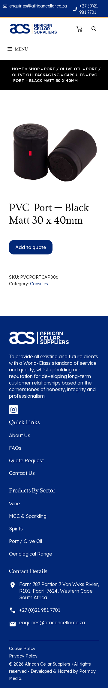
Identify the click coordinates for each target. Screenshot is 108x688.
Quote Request (26, 460)
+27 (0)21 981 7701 (39, 610)
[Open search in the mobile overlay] (95, 29)
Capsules (74, 74)
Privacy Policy (23, 656)
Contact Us (22, 473)
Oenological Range (30, 554)
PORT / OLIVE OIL (63, 68)
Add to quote (30, 247)
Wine (14, 504)
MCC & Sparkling (27, 516)
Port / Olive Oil (25, 541)
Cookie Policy (22, 648)
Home (18, 68)
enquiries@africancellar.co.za (38, 6)
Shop (34, 68)
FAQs (15, 448)
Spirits (16, 529)
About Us (19, 435)
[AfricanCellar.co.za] (33, 28)
